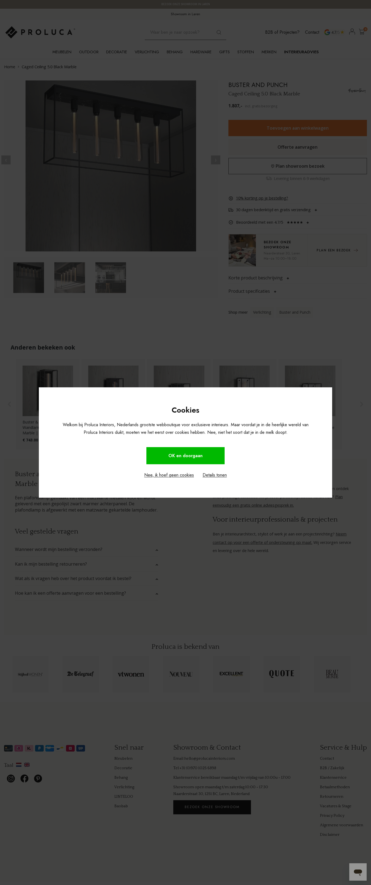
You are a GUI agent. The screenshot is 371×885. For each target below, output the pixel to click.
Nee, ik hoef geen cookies (169, 475)
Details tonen (215, 475)
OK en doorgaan (185, 456)
